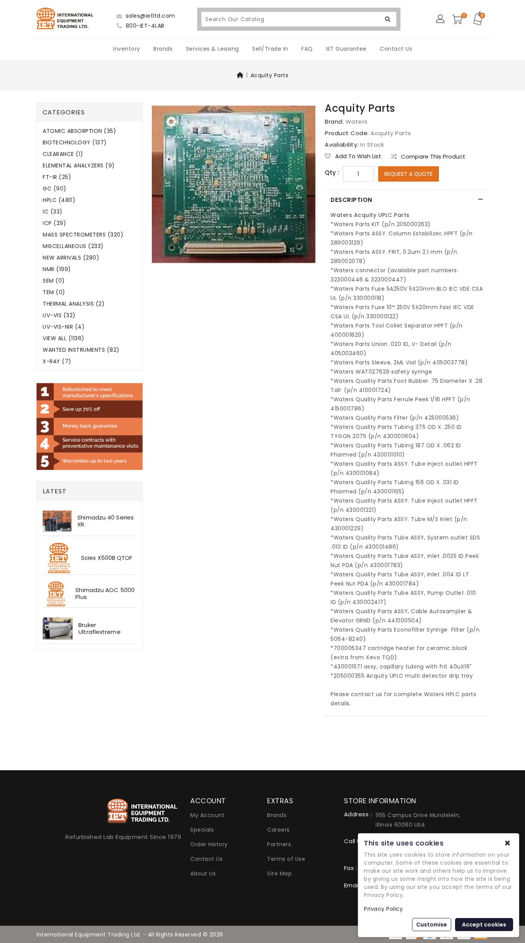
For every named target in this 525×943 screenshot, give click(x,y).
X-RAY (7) (57, 361)
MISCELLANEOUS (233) (73, 246)
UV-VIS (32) (59, 315)
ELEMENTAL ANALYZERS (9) (79, 165)
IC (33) (53, 211)
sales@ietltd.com (149, 15)
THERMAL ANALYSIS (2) (74, 304)
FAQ (307, 49)
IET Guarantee (346, 49)
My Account (207, 815)
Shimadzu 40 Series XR (105, 520)
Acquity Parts (270, 75)
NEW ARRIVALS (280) (71, 257)
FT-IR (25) (57, 177)
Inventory (126, 49)
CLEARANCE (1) (63, 154)
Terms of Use (286, 859)
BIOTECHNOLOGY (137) (75, 142)
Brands (163, 49)
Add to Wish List (357, 156)
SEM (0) (54, 281)
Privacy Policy (383, 909)
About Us (203, 873)
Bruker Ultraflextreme (99, 628)
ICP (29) (54, 223)
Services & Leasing (212, 49)
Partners (279, 844)
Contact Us (396, 49)
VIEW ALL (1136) (64, 338)
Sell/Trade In (270, 49)
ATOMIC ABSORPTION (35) (79, 131)
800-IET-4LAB (144, 26)
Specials (202, 830)
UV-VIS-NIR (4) (64, 327)
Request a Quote (408, 174)
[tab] (406, 200)
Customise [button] (431, 924)
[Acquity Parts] (234, 187)
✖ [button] (507, 843)
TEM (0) (54, 292)
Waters (357, 121)
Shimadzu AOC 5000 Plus (105, 593)
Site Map (279, 873)
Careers (278, 830)
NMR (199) (57, 269)
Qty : (332, 172)
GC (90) (54, 188)
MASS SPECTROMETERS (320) (83, 234)
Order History (209, 844)
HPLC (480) (59, 200)
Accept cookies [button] (484, 924)
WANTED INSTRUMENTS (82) (81, 350)
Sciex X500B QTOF (107, 558)
